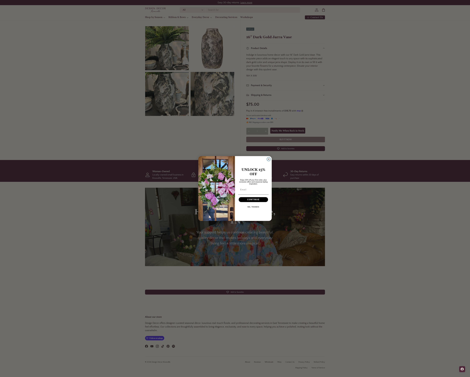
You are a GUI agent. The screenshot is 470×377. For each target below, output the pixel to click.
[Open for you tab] (462, 369)
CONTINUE (253, 199)
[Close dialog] (268, 159)
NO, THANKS (253, 207)
